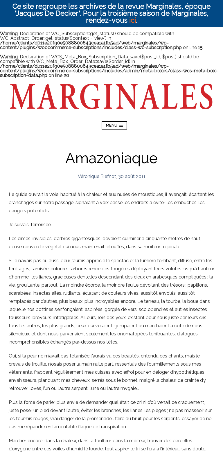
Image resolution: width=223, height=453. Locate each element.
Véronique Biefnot (97, 176)
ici (132, 20)
